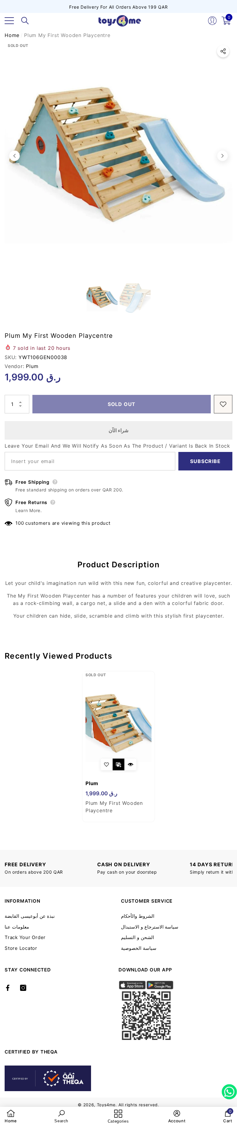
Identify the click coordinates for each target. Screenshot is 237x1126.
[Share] (223, 51)
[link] (11, 1116)
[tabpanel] (118, 746)
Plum (32, 366)
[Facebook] (7, 988)
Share (223, 51)
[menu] (9, 20)
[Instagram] (23, 988)
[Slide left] (14, 156)
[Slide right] (222, 156)
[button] (25, 20)
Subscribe (205, 461)
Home (12, 35)
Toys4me (106, 1104)
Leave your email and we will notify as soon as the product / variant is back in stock (117, 446)
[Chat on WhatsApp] (229, 1089)
